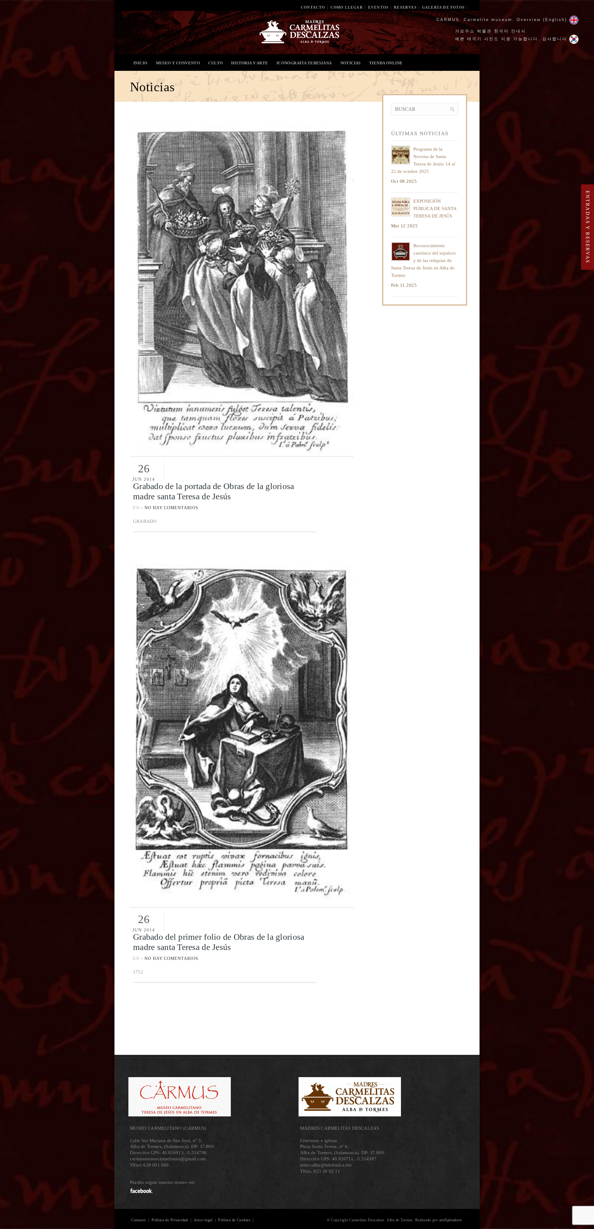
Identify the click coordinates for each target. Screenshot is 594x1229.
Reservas (405, 7)
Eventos (378, 7)
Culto (215, 63)
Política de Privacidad (170, 1220)
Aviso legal (203, 1220)
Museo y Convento (178, 63)
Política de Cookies (234, 1220)
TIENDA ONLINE (385, 63)
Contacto (313, 7)
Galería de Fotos (443, 7)
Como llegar (346, 7)
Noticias (350, 63)
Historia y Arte (249, 63)
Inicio (140, 63)
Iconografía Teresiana (304, 63)
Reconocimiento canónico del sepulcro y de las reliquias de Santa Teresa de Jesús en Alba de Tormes (423, 260)
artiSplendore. (451, 1220)
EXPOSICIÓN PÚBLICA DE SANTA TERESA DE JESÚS (434, 208)
